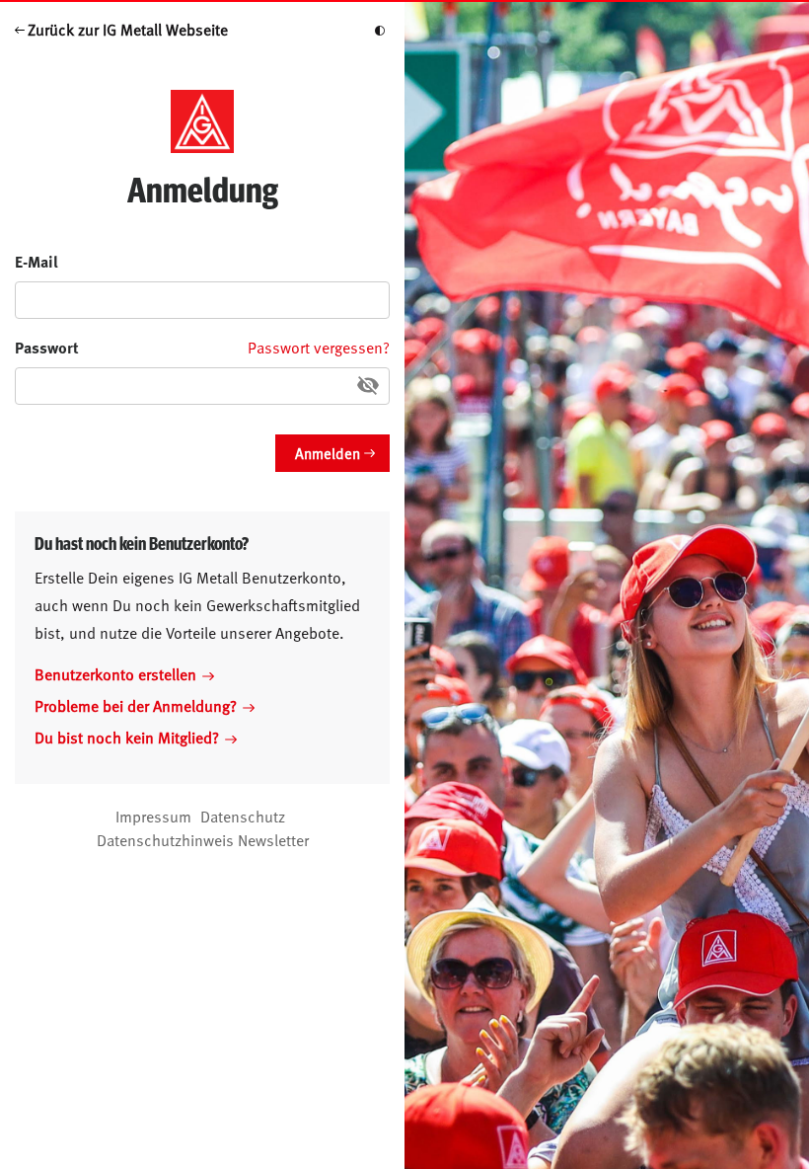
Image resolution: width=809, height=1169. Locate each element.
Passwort (47, 347)
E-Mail (36, 261)
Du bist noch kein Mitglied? (127, 736)
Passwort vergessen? (319, 346)
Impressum (153, 815)
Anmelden (327, 452)
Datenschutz (242, 815)
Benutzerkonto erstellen (115, 673)
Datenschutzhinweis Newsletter (203, 839)
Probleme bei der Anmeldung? (136, 705)
